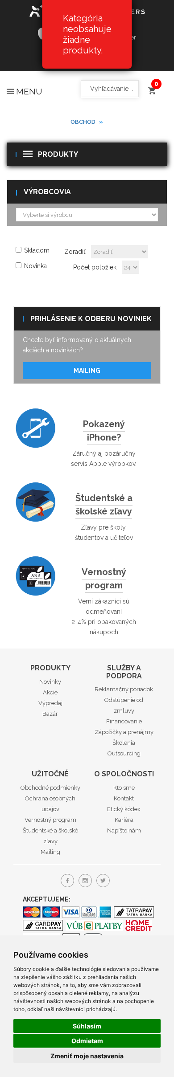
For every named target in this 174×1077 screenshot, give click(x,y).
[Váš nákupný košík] (151, 87)
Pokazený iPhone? (104, 431)
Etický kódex (124, 809)
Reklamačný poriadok (124, 689)
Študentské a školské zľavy (104, 505)
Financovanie (124, 721)
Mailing (87, 370)
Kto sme (124, 787)
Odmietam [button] (87, 1040)
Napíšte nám (124, 830)
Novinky (50, 681)
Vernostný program (104, 579)
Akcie (50, 692)
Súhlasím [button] (87, 1026)
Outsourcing (124, 753)
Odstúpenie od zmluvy (123, 705)
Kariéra (124, 819)
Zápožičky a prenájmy (124, 732)
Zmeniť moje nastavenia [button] (87, 1056)
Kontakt (124, 798)
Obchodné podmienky (50, 787)
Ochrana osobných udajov (50, 803)
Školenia (123, 742)
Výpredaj (50, 703)
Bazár (50, 713)
